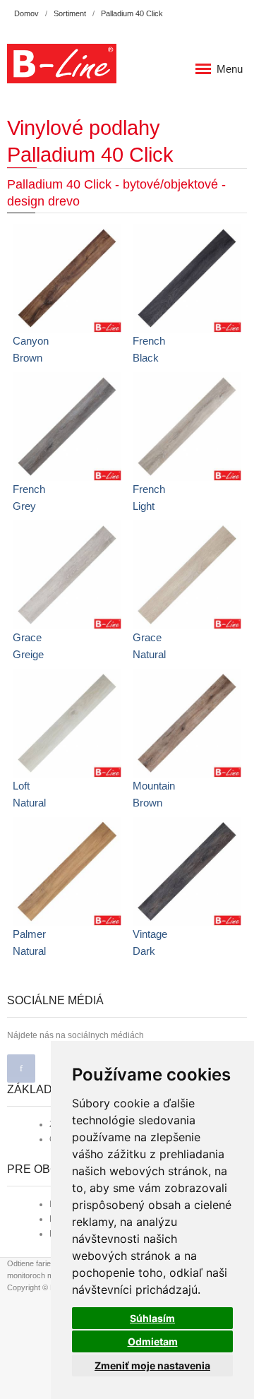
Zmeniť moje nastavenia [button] (152, 1365)
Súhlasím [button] (152, 1318)
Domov (26, 13)
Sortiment (70, 13)
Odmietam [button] (153, 1341)
